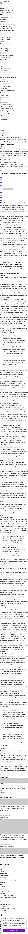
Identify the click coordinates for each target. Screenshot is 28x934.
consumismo (14, 625)
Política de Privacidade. (12, 923)
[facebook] (1, 180)
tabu (11, 429)
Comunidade (4, 889)
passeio (7, 205)
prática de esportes (15, 654)
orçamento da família (6, 645)
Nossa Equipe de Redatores (8, 897)
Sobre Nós (3, 886)
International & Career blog (8, 880)
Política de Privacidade (6, 895)
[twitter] (1, 183)
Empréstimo (3, 906)
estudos (15, 482)
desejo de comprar (12, 209)
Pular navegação (5, 1)
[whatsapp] (1, 185)
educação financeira (6, 486)
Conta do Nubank (5, 904)
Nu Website (3, 873)
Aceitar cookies (14, 930)
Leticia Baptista (7, 160)
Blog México (3, 878)
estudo (2, 447)
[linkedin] (1, 177)
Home (2, 871)
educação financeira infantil (8, 686)
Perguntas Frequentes (6, 891)
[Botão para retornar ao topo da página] (1, 775)
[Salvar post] (1, 146)
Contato (2, 893)
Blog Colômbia (4, 875)
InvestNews (3, 882)
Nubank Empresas (5, 913)
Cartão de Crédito (5, 902)
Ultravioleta (3, 910)
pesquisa (2, 436)
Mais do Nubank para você (7, 908)
